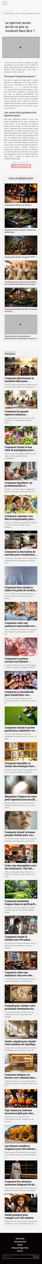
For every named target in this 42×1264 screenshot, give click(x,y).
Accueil (3, 11)
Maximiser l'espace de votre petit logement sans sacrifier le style (21, 799)
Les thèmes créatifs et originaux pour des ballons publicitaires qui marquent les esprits (20, 1150)
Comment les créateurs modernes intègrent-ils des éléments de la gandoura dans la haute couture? (20, 1186)
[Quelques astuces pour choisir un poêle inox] (21, 218)
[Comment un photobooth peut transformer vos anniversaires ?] (21, 680)
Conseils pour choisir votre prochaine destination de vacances (20, 1008)
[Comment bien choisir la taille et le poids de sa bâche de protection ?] (21, 575)
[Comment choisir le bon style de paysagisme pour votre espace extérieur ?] (21, 435)
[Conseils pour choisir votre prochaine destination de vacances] (21, 993)
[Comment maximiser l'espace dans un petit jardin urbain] (21, 889)
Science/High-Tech (20, 1248)
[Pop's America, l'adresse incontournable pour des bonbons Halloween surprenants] (21, 1098)
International (20, 1242)
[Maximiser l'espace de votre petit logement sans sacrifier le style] (21, 784)
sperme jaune (17, 87)
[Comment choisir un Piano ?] (21, 193)
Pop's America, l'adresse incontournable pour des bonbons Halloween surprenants (19, 1115)
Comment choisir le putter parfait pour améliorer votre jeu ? (21, 730)
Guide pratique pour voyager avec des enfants (19, 1216)
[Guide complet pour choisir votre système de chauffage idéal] (21, 1029)
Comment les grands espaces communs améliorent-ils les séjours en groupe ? (21, 416)
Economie (20, 1239)
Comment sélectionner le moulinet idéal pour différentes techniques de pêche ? (19, 382)
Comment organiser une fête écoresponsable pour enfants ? (19, 519)
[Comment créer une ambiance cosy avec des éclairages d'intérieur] (21, 960)
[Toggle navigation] (4, 3)
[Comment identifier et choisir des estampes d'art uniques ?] (21, 751)
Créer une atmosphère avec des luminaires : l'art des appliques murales (21, 868)
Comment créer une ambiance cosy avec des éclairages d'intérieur (18, 975)
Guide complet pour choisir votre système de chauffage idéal (20, 1044)
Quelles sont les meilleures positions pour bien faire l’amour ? (21, 337)
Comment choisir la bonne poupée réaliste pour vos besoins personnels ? (20, 835)
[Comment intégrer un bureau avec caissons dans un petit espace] (21, 1062)
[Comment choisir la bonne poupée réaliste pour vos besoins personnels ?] (21, 820)
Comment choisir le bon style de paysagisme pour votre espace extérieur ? (19, 450)
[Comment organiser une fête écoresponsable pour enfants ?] (21, 504)
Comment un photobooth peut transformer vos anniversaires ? (19, 695)
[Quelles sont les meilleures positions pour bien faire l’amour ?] (21, 324)
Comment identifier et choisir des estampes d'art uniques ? (19, 766)
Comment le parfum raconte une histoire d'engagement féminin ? (19, 661)
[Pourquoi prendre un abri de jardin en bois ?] (21, 297)
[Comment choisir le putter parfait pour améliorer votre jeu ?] (21, 715)
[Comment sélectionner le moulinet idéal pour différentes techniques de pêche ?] (21, 366)
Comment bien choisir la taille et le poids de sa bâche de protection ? (20, 590)
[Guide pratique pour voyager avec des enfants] (21, 1203)
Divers (10, 11)
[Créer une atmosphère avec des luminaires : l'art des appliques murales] (21, 853)
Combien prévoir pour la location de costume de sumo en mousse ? (20, 283)
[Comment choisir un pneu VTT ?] (21, 245)
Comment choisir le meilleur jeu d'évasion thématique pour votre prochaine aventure (18, 941)
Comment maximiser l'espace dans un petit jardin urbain (21, 904)
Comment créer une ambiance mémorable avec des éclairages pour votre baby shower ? (20, 627)
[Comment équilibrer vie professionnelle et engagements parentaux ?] (21, 471)
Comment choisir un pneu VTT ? (20, 257)
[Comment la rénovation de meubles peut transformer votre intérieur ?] (21, 540)
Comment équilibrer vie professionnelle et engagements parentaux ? (19, 485)
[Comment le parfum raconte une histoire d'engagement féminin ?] (21, 646)
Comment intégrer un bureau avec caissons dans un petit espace (20, 1077)
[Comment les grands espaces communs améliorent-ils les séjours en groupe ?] (21, 399)
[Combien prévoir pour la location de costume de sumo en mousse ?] (21, 270)
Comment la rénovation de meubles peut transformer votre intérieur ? (20, 554)
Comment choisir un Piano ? (18, 205)
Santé (20, 1245)
